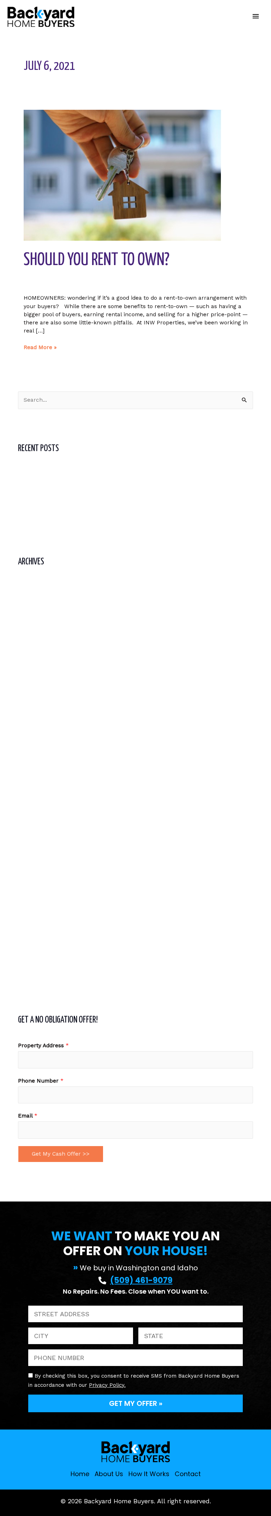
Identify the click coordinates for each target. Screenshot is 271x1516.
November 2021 (38, 705)
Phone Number (41, 1081)
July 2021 (30, 754)
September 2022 (40, 582)
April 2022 (31, 644)
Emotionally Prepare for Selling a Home (71, 493)
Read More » (40, 346)
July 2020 (31, 890)
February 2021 (37, 816)
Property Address (43, 1045)
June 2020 (32, 902)
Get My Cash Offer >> (61, 1154)
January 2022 (36, 681)
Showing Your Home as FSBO (57, 518)
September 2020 (40, 865)
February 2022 (37, 668)
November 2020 (39, 853)
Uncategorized (43, 284)
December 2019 (38, 976)
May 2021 (30, 779)
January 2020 (36, 964)
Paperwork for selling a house (58, 506)
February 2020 (37, 951)
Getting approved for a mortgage (62, 481)
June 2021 (31, 767)
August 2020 (34, 878)
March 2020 (34, 939)
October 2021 (35, 718)
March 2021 (33, 804)
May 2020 (30, 915)
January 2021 (35, 829)
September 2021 (39, 730)
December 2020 (39, 841)
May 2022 (30, 632)
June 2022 (32, 619)
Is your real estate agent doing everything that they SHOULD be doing (111, 469)
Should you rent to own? (96, 260)
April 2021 (31, 792)
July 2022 (31, 607)
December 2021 (38, 693)
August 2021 (34, 742)
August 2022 (34, 595)
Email (27, 1116)
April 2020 (31, 927)
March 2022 (34, 656)
